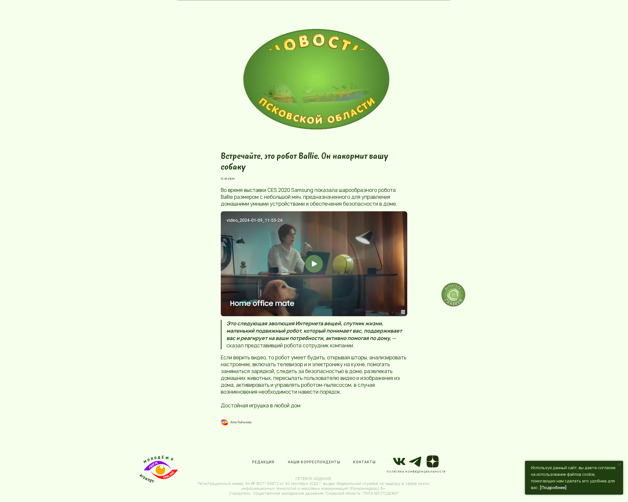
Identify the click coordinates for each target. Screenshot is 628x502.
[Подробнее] (553, 487)
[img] (316, 79)
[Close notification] (619, 464)
